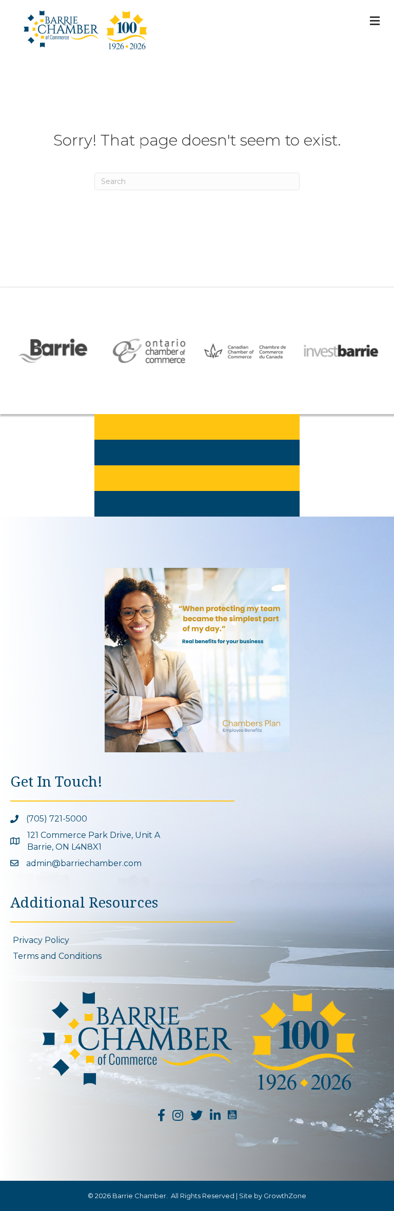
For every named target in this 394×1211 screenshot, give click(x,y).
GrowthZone (285, 1196)
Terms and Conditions (57, 956)
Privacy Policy (41, 940)
